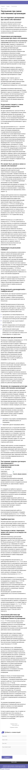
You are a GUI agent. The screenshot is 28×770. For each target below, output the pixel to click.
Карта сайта (14, 762)
